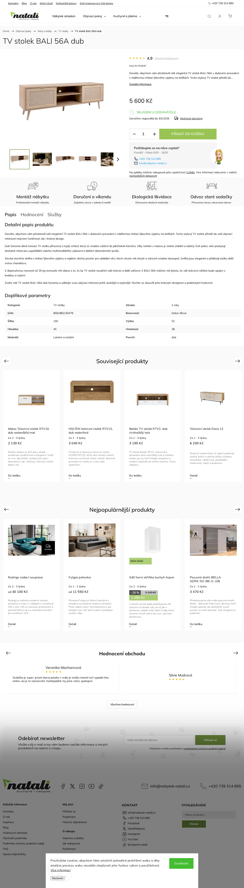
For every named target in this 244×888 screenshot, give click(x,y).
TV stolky (59, 305)
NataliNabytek (72, 786)
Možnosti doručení (191, 118)
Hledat (194, 824)
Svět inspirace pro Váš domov (96, 3)
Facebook (63, 786)
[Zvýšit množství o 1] (154, 134)
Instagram (82, 786)
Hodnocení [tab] (32, 214)
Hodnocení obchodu (15, 832)
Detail (193, 475)
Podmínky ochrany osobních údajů (23, 843)
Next (238, 360)
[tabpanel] (31, 426)
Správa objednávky (14, 854)
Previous (7, 360)
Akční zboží (46, 3)
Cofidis (190, 172)
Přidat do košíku (187, 134)
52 (173, 321)
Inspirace (8, 822)
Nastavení (57, 878)
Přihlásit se (210, 740)
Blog (24, 3)
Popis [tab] (10, 214)
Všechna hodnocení (166, 58)
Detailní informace (140, 84)
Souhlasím (181, 863)
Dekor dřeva (179, 313)
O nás (33, 3)
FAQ (5, 848)
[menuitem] (63, 16)
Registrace (69, 816)
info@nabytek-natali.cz (153, 163)
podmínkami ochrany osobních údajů (205, 748)
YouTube (91, 786)
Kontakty (13, 3)
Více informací (61, 870)
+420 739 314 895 (150, 159)
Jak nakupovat (71, 843)
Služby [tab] (54, 214)
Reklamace (69, 848)
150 (55, 321)
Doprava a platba (73, 838)
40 (54, 329)
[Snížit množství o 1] (134, 134)
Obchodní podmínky (15, 838)
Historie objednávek (75, 822)
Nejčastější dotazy (66, 3)
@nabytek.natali (101, 786)
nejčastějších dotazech (143, 175)
